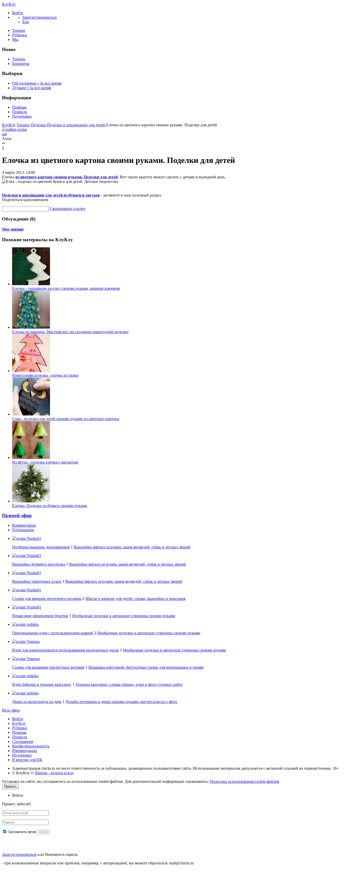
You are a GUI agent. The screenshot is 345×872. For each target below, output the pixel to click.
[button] (17, 13)
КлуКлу (9, 4)
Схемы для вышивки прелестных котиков (48, 667)
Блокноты (20, 63)
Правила (19, 112)
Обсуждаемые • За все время (36, 83)
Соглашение (22, 741)
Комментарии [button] (24, 525)
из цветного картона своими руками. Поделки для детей (66, 177)
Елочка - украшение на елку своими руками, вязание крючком (66, 288)
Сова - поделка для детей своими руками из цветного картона (65, 419)
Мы (15, 39)
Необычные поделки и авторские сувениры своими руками (123, 616)
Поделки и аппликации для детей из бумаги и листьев (51, 195)
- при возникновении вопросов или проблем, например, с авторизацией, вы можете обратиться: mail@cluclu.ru (98, 863)
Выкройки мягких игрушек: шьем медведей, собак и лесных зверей (132, 547)
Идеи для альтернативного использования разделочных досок (65, 650)
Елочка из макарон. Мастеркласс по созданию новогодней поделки (70, 332)
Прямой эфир (17, 515)
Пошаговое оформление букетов (40, 616)
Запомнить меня (22, 832)
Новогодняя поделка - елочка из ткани (45, 375)
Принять (10, 786)
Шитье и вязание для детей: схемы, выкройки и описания (135, 598)
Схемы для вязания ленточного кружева (47, 598)
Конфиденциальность (31, 746)
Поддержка (22, 116)
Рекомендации (24, 750)
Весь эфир (11, 710)
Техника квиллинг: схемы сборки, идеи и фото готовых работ (129, 684)
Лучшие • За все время (31, 88)
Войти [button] (17, 795)
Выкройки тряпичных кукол (36, 581)
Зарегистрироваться (19, 854)
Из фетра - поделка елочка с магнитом (45, 462)
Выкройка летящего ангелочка (38, 564)
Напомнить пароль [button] (61, 854)
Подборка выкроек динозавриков (41, 547)
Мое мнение (13, 229)
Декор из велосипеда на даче (36, 701)
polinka (32, 624)
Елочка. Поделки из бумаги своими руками (49, 505)
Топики (18, 30)
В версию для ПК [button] (27, 760)
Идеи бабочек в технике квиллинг (41, 684)
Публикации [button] (23, 530)
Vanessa (33, 641)
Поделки (39, 125)
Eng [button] (25, 22)
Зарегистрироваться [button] (39, 17)
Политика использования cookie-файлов (244, 781)
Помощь (19, 107)
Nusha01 (33, 538)
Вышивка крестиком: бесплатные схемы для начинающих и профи (146, 667)
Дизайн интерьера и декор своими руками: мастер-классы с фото (121, 701)
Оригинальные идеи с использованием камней (52, 633)
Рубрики (19, 35)
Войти (17, 719)
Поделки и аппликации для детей (76, 125)
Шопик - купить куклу (54, 773)
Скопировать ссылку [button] (68, 208)
